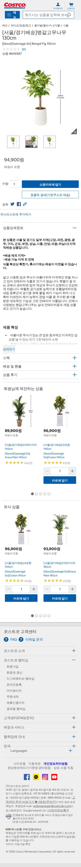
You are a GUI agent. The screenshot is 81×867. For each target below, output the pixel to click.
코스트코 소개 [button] (14, 651)
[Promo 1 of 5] (32, 494)
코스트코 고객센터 (20, 631)
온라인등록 (14, 684)
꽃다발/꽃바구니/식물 (47, 25)
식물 (65, 25)
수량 (5, 183)
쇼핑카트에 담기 (50, 184)
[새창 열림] (9, 817)
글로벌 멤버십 (16, 709)
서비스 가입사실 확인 (18, 844)
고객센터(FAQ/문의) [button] (19, 718)
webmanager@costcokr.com (52, 806)
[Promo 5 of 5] (48, 494)
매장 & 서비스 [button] (14, 727)
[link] (12, 204)
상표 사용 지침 (63, 768)
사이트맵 (20, 763)
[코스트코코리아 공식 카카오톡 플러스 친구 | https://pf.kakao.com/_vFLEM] (36, 778)
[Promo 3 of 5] (40, 494)
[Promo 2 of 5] (36, 494)
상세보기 (9, 349)
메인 (5, 25)
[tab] (40, 650)
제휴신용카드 (16, 703)
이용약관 (34, 763)
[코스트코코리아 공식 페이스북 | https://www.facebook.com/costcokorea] (27, 778)
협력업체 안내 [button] (14, 736)
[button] (70, 14)
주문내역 (13, 697)
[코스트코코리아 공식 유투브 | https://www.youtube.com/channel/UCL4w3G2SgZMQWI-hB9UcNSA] (54, 778)
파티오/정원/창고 (21, 25)
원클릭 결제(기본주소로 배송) (50, 195)
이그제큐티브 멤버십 (20, 678)
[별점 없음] (12, 49)
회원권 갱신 (14, 672)
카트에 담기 (60, 480)
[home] (15, 5)
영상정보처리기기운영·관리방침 (29, 768)
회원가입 (13, 666)
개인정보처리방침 (56, 763)
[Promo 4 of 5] (44, 494)
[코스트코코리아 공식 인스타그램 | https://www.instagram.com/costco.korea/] (45, 778)
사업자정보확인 (58, 810)
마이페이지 (14, 690)
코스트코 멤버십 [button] (16, 660)
